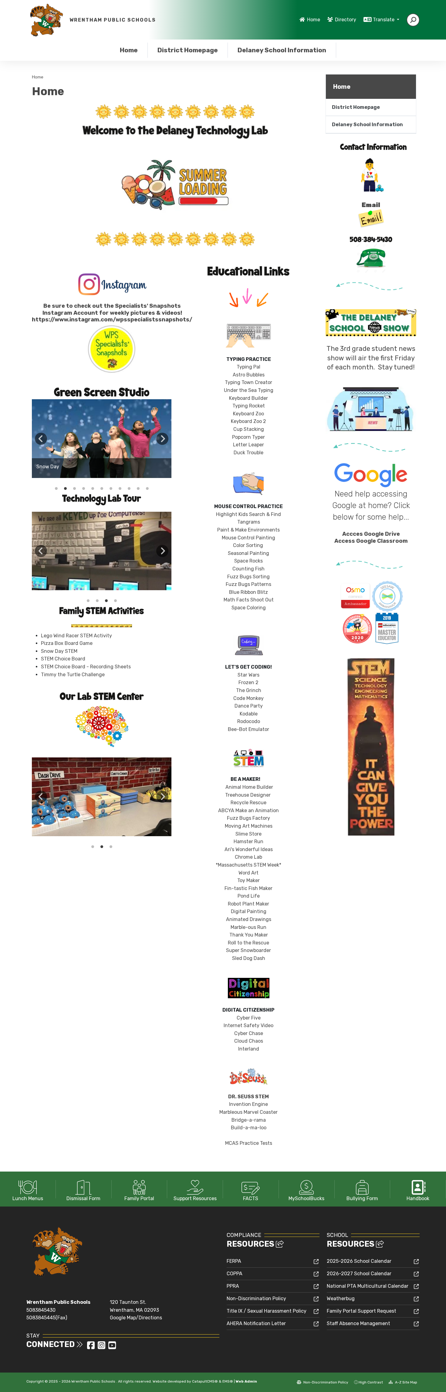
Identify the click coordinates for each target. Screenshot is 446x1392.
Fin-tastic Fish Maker (248, 888)
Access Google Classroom (371, 541)
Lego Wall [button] (115, 601)
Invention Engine (248, 1104)
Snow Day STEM (59, 651)
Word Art (248, 873)
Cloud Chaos (248, 1041)
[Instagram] (102, 1347)
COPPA (234, 1273)
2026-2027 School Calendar (359, 1273)
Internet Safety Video (248, 1025)
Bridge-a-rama (248, 1120)
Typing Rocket (248, 406)
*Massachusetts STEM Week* (248, 865)
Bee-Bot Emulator (248, 729)
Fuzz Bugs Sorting (248, 577)
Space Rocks (248, 561)
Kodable (249, 714)
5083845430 (41, 1310)
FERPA (234, 1261)
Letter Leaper (248, 445)
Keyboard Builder (248, 398)
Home (313, 20)
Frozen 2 (248, 682)
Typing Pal (248, 367)
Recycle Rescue (248, 802)
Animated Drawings (248, 919)
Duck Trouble (248, 452)
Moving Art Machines (248, 826)
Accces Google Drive (371, 534)
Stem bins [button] (111, 847)
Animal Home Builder (248, 787)
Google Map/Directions (136, 1318)
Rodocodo (248, 721)
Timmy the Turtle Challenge (73, 674)
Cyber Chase (248, 1033)
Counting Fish (248, 569)
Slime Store (248, 834)
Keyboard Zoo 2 (248, 421)
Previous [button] (41, 439)
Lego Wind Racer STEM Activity (76, 636)
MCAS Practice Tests (248, 1143)
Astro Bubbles (249, 375)
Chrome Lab (248, 857)
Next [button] (162, 439)
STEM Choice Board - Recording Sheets (86, 667)
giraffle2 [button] (129, 489)
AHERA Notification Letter (256, 1323)
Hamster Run (248, 841)
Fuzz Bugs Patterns (248, 584)
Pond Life (249, 896)
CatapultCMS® (205, 1381)
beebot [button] (138, 489)
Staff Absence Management (358, 1323)
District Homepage (187, 50)
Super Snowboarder (248, 950)
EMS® (227, 1381)
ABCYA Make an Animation (248, 810)
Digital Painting (248, 911)
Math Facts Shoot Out (249, 600)
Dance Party (249, 706)
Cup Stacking (248, 429)
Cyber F (249, 1018)
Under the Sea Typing (248, 390)
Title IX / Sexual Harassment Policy (266, 1311)
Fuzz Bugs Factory (248, 818)
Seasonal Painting (248, 553)
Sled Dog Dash (248, 958)
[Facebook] (91, 1347)
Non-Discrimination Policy (256, 1298)
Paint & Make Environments (248, 530)
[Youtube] (112, 1347)
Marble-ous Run (248, 927)
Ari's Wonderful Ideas (249, 849)
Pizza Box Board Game (67, 643)
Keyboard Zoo (248, 414)
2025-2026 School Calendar (359, 1261)
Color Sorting (248, 545)
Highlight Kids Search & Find (248, 514)
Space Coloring (248, 608)
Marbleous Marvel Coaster (248, 1112)
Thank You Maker (248, 935)
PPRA (233, 1286)
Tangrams (248, 522)
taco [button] (120, 489)
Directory (345, 20)
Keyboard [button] (106, 601)
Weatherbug (341, 1298)
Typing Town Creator (248, 382)
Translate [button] (384, 20)
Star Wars (248, 675)
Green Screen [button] (97, 601)
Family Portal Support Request (361, 1311)
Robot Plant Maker (248, 904)
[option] (101, 438)
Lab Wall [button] (88, 601)
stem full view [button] (93, 847)
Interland (248, 1049)
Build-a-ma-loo (248, 1128)
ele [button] (147, 489)
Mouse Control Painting (248, 538)
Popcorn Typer (248, 437)
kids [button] (56, 489)
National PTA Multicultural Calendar (367, 1286)
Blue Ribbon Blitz (248, 592)
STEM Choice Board (63, 659)
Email (371, 205)
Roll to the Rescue (248, 943)
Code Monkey (248, 698)
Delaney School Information (281, 50)
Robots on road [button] (102, 847)
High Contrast (371, 1382)
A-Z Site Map (405, 1382)
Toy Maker (248, 880)
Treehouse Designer (248, 795)
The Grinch (248, 690)
